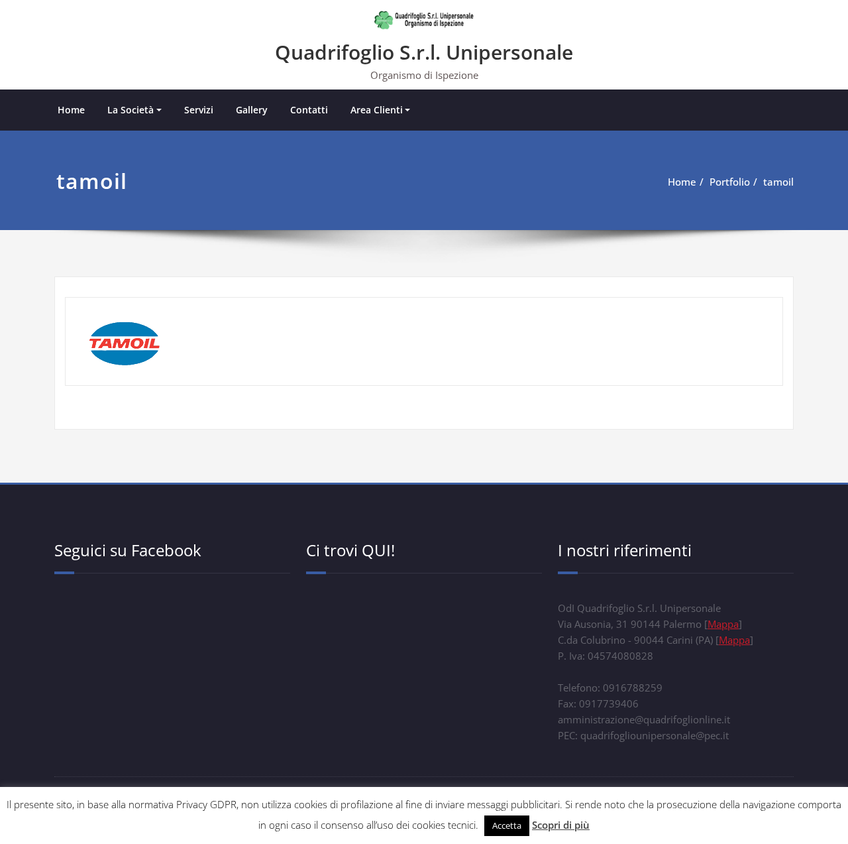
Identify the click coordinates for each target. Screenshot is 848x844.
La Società (130, 109)
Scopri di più (561, 824)
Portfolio (730, 181)
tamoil (778, 181)
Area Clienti (376, 109)
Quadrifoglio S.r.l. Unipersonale (424, 52)
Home (71, 109)
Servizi (198, 109)
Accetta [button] (506, 825)
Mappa (723, 624)
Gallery (252, 109)
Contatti (309, 109)
